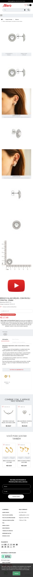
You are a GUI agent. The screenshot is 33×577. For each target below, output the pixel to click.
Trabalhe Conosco (7, 530)
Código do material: (4, 304)
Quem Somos (5, 512)
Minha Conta (5, 525)
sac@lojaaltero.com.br (24, 515)
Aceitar (16, 573)
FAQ (3, 522)
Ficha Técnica (15, 339)
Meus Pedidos (6, 528)
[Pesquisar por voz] (25, 10)
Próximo (4, 295)
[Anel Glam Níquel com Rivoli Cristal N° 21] (24, 412)
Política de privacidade (8, 517)
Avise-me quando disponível (8, 314)
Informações (5, 339)
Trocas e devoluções (8, 520)
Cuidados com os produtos (18, 342)
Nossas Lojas (6, 536)
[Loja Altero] (7, 5)
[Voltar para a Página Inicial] (1, 19)
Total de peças (4, 331)
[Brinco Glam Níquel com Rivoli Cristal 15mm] (16, 73)
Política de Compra (7, 515)
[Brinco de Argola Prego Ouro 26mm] (24, 449)
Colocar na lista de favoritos (9, 307)
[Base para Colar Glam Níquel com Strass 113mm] (8, 412)
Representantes (6, 533)
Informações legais (5, 560)
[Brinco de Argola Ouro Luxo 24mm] (9, 449)
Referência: (2, 302)
